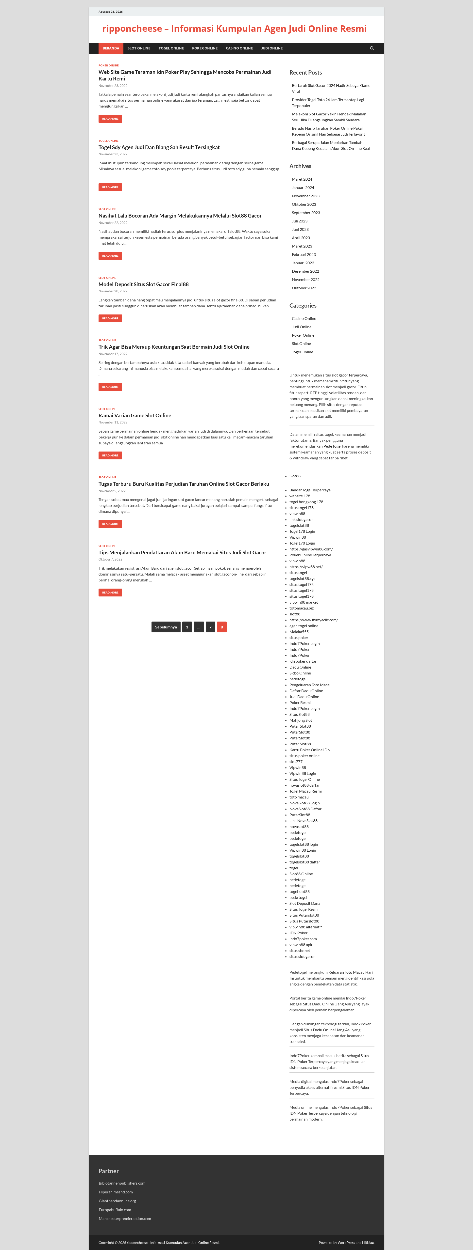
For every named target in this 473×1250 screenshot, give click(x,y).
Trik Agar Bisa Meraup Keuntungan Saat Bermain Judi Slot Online (174, 347)
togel (293, 867)
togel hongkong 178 (306, 501)
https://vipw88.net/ (306, 566)
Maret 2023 (302, 246)
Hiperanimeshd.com (116, 1191)
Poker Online (205, 48)
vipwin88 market (303, 602)
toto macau (299, 797)
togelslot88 (299, 525)
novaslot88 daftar (304, 785)
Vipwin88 (297, 537)
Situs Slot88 (299, 714)
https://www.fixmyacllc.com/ (313, 619)
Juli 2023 (299, 221)
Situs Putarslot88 (304, 915)
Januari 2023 (303, 262)
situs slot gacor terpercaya (345, 375)
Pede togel (332, 446)
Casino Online (239, 48)
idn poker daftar (303, 661)
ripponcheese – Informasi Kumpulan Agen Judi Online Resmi (234, 28)
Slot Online (139, 48)
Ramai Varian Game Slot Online (135, 415)
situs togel (298, 572)
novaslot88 (299, 826)
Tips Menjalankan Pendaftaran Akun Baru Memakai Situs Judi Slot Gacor (183, 552)
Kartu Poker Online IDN (309, 749)
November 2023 (306, 195)
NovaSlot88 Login (304, 802)
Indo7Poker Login (304, 643)
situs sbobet (299, 950)
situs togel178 (301, 507)
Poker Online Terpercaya (310, 554)
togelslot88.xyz (302, 578)
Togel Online (171, 48)
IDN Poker (298, 932)
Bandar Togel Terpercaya (310, 489)
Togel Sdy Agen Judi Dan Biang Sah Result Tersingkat (159, 147)
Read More (108, 117)
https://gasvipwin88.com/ (311, 549)
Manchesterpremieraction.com (125, 1218)
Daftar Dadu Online (306, 690)
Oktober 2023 (304, 204)
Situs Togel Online (304, 779)
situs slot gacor (302, 956)
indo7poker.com (303, 938)
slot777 (296, 761)
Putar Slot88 (300, 726)
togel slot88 (299, 891)
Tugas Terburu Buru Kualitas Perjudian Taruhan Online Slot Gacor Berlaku (184, 484)
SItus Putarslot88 (304, 921)
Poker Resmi (300, 702)
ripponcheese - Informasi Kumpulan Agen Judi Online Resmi (173, 1242)
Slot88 (295, 475)
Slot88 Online (301, 873)
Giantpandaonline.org (117, 1200)
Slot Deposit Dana (304, 903)
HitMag (368, 1242)
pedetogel (297, 678)
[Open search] (372, 48)
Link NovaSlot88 (303, 820)
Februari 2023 (304, 254)
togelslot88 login (303, 844)
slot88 (294, 613)
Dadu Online (300, 667)
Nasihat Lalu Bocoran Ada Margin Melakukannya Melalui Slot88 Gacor (180, 215)
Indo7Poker (299, 649)
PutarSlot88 (299, 732)
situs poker (298, 637)
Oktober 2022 (304, 287)
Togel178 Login (302, 531)
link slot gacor (301, 519)
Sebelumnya (166, 627)
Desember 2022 (305, 271)
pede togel (298, 897)
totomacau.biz (301, 608)
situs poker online (304, 755)
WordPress (346, 1242)
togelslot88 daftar (304, 861)
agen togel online (303, 625)
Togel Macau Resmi (305, 791)
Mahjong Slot (300, 720)
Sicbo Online (300, 673)
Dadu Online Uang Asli (332, 1029)
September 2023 (306, 212)
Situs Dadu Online (318, 1003)
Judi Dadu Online (304, 696)
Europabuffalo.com (115, 1209)
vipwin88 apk (300, 944)
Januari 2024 (303, 187)
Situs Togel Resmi (304, 909)
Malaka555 (299, 631)
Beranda (111, 48)
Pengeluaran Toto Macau (310, 684)
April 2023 (301, 237)
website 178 (299, 495)
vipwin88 (297, 513)
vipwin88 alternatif (305, 926)
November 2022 (306, 279)
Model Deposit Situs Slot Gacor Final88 (144, 284)
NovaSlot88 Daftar (305, 808)
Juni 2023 (300, 229)
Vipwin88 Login (302, 773)
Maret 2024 (302, 179)
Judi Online (272, 48)
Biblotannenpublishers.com (122, 1183)
